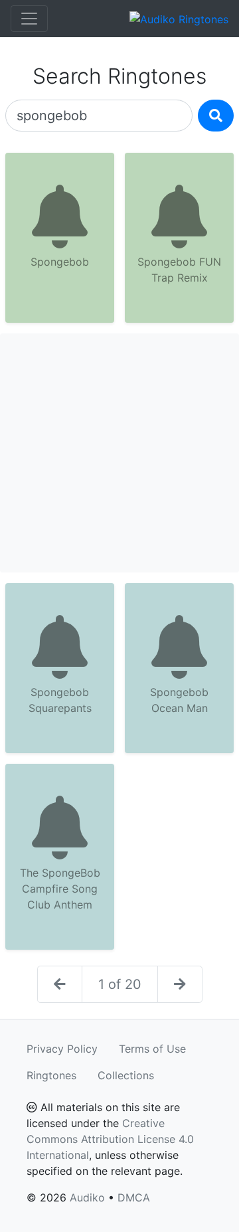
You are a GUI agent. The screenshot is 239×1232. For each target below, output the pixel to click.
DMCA (134, 1197)
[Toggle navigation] (29, 18)
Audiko (87, 1197)
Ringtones (51, 1075)
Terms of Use (152, 1048)
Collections (126, 1075)
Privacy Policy (62, 1048)
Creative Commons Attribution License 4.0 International (110, 1139)
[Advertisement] (119, 452)
